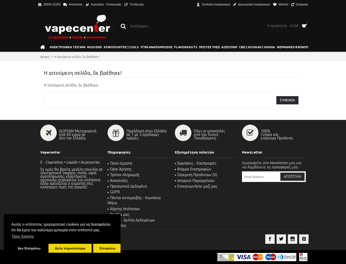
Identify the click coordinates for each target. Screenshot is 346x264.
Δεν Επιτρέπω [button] (29, 248)
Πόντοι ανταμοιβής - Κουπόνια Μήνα (134, 200)
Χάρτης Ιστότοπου (125, 209)
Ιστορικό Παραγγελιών (196, 180)
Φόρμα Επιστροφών (194, 169)
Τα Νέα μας (119, 214)
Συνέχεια (287, 100)
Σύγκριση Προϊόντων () (197, 175)
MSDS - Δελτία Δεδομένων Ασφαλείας (131, 222)
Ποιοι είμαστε (121, 163)
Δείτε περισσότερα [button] (70, 248)
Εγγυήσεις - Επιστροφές (196, 163)
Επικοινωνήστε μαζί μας (197, 186)
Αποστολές (119, 180)
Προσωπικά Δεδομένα (128, 186)
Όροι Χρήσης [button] (23, 236)
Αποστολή (292, 176)
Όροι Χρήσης (121, 169)
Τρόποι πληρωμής (125, 175)
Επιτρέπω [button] (108, 248)
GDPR (115, 192)
